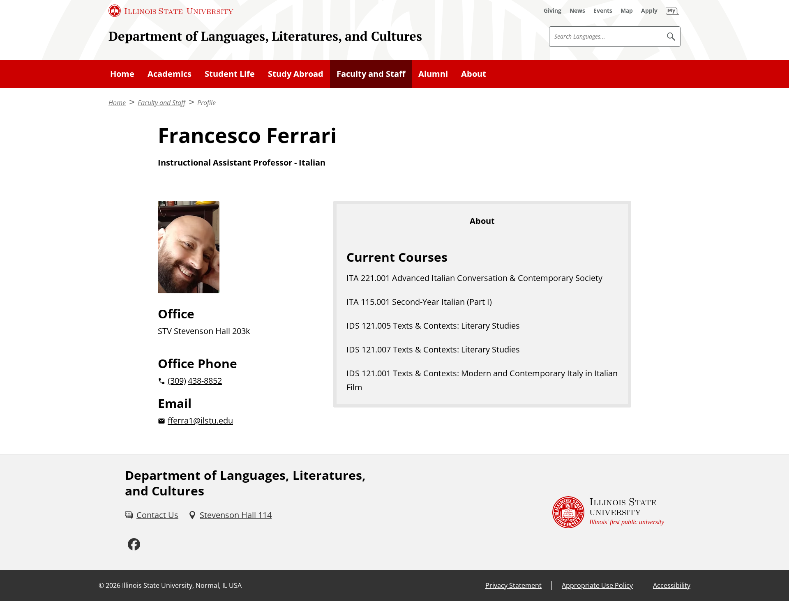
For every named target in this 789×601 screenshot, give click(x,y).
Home (122, 73)
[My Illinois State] (672, 11)
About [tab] (482, 220)
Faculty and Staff (371, 73)
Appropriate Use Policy (597, 585)
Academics (169, 73)
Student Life (230, 73)
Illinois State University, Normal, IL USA (182, 585)
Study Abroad (295, 73)
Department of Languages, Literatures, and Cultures (265, 36)
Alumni (433, 73)
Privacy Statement (513, 585)
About (473, 73)
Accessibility (671, 585)
